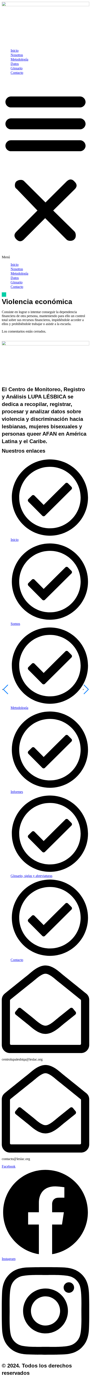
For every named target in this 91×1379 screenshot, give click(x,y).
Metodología (19, 59)
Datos (15, 64)
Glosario (17, 68)
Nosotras (17, 55)
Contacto (17, 73)
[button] (45, 168)
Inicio (15, 50)
